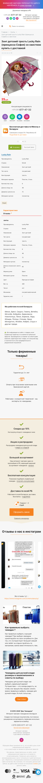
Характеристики (10, 210)
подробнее (26, 497)
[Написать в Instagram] (17, 18)
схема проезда (26, 5)
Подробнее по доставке (18, 135)
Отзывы (7, 214)
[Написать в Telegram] (14, 18)
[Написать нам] (38, 772)
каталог (31, 465)
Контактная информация (21, 727)
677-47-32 (12, 15)
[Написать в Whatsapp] (10, 18)
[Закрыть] (33, 6)
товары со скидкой (22, 448)
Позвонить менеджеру (21, 518)
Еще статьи (21, 699)
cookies (35, 763)
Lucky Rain (6, 155)
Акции (4, 203)
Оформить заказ (22, 512)
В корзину (16, 147)
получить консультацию (25, 481)
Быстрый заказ (29, 147)
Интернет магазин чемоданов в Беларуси (21, 714)
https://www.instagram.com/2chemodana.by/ (21, 598)
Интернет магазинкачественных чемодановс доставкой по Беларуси (31, 16)
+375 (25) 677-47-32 (21, 725)
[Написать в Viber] (7, 18)
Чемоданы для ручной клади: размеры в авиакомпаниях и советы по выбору (20, 675)
